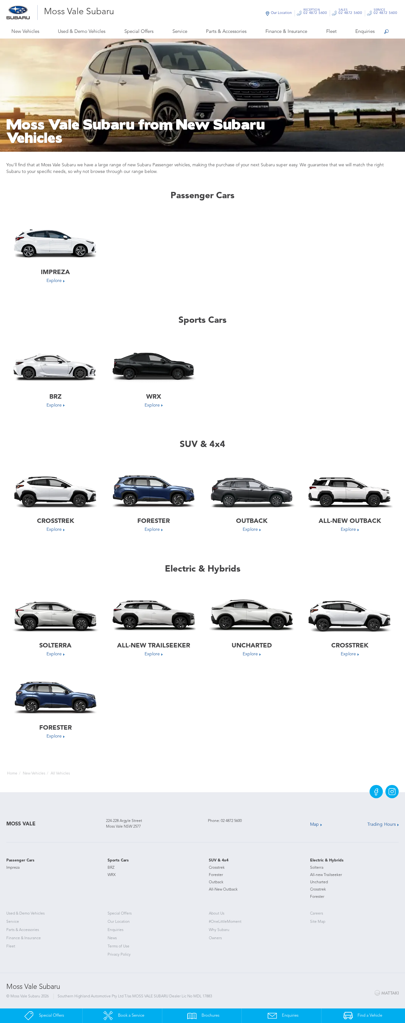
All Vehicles (60, 773)
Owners (215, 938)
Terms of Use (118, 946)
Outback (216, 882)
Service (179, 31)
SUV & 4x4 (218, 860)
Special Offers (138, 31)
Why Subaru (219, 930)
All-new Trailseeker (326, 875)
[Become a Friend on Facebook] (376, 791)
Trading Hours (381, 824)
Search (386, 32)
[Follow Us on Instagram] (392, 791)
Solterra (316, 868)
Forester (216, 875)
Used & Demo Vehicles (81, 31)
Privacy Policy (119, 955)
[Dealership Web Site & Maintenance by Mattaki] (386, 992)
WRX (111, 875)
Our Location (281, 13)
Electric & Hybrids (327, 860)
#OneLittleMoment (225, 922)
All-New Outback (223, 889)
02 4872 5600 (315, 12)
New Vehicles (25, 31)
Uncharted (319, 882)
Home (12, 773)
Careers (316, 914)
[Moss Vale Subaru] (22, 12)
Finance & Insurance (286, 31)
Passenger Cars (20, 860)
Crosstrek (217, 868)
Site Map (317, 922)
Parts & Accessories (226, 31)
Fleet (331, 31)
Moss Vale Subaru (79, 12)
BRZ (111, 868)
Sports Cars (118, 860)
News (112, 938)
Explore (54, 281)
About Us (216, 914)
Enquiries (365, 31)
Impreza (13, 868)
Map (314, 824)
